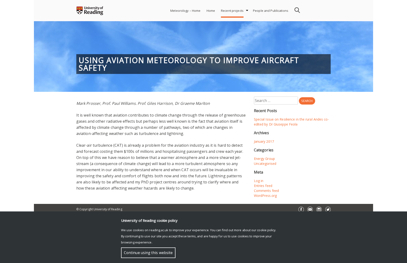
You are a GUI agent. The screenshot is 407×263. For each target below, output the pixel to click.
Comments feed (266, 190)
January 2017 (264, 141)
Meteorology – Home (185, 10)
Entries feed (263, 185)
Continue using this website (148, 252)
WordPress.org (265, 195)
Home (211, 10)
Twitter (328, 209)
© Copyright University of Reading (99, 209)
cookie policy (266, 230)
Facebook (301, 209)
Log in (259, 180)
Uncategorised (265, 163)
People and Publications (270, 10)
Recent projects (232, 10)
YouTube (310, 209)
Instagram (319, 209)
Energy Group (264, 158)
